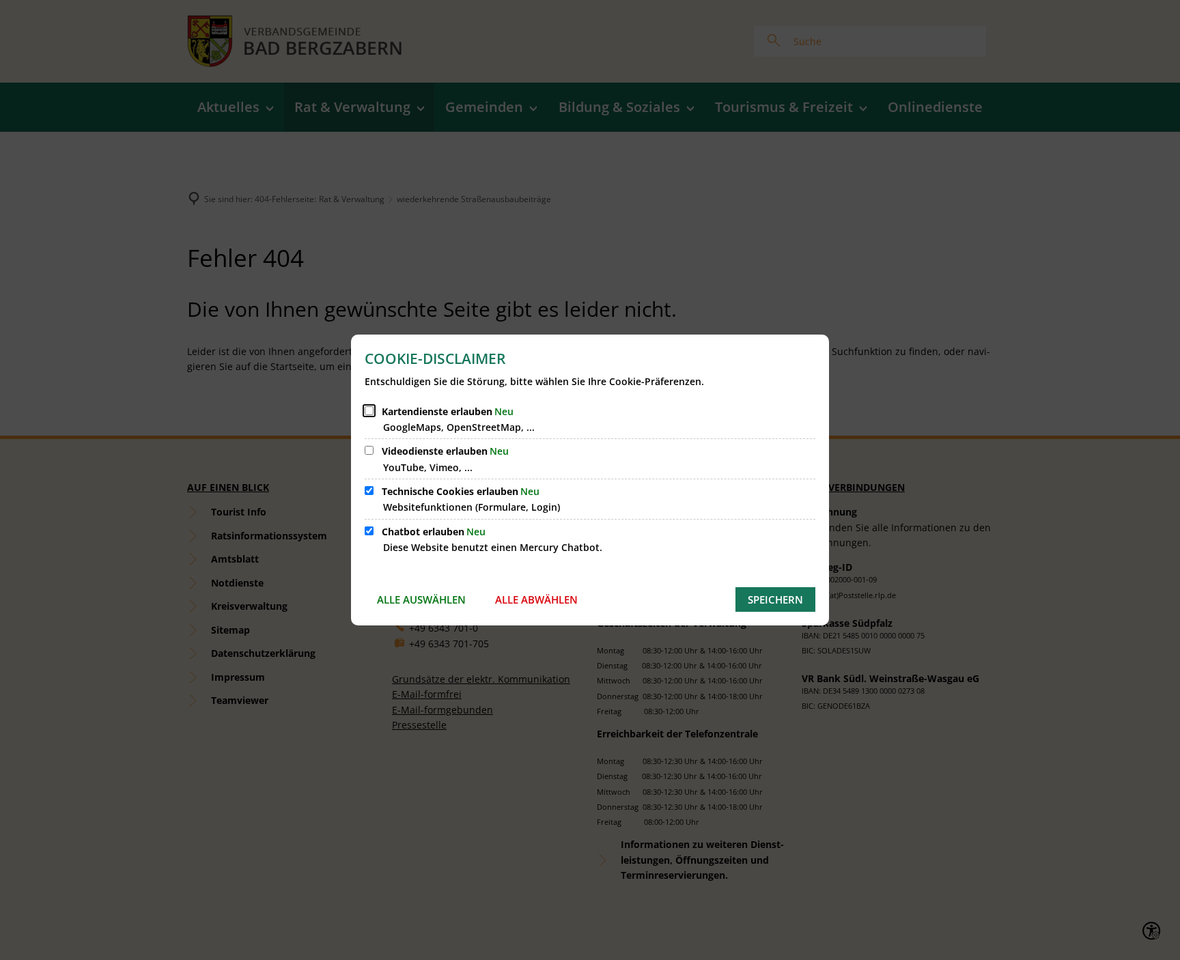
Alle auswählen (421, 599)
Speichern (775, 599)
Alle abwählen (536, 599)
